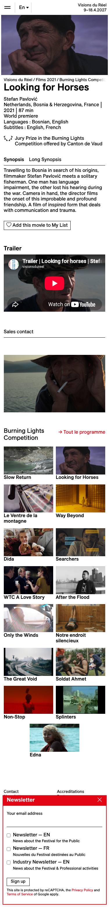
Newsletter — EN (46, 837)
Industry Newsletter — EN (56, 864)
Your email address (24, 813)
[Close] (98, 800)
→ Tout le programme (81, 432)
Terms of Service (20, 894)
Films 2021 (46, 79)
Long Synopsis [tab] (45, 159)
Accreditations (70, 791)
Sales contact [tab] (18, 331)
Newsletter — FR (49, 851)
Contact (11, 791)
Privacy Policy (82, 890)
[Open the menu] (7, 7)
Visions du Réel (18, 79)
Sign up (18, 881)
